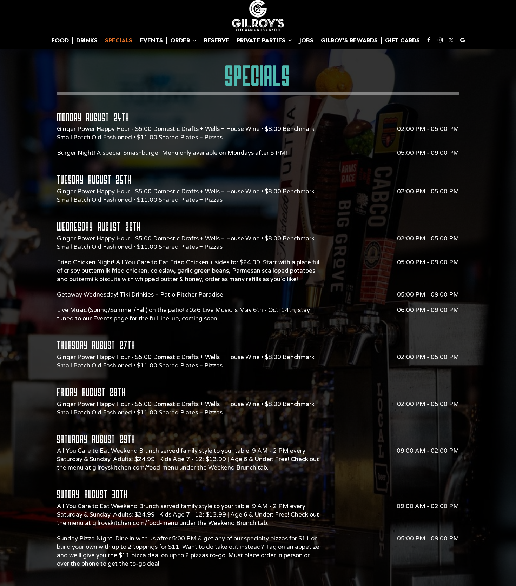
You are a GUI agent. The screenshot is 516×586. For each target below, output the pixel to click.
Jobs (306, 40)
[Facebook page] (429, 40)
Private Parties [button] (262, 40)
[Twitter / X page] (451, 40)
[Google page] (462, 40)
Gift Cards (402, 40)
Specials (118, 40)
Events (151, 40)
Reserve (216, 40)
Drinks (87, 40)
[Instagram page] (440, 40)
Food (60, 40)
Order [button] (181, 40)
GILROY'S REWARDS (349, 40)
